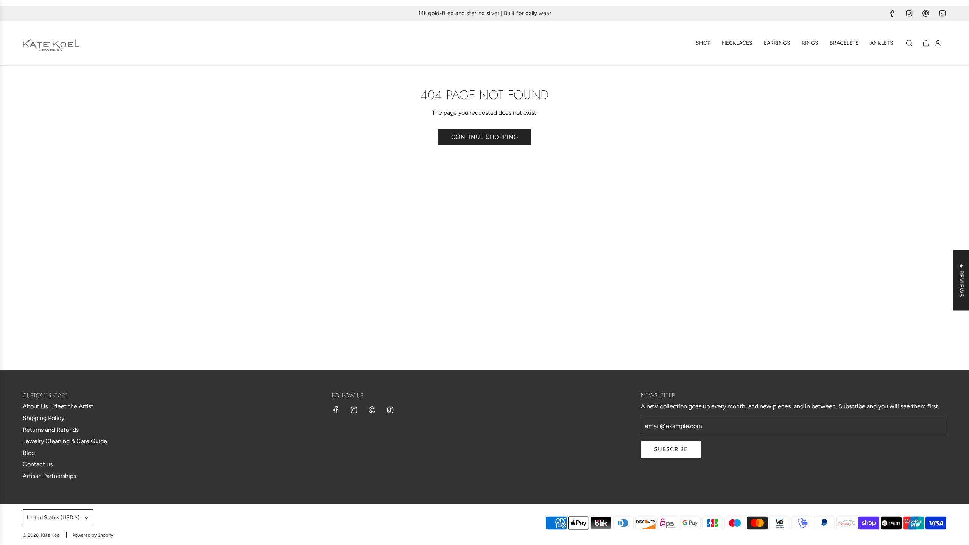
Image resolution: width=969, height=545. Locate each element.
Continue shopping (484, 137)
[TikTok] (942, 13)
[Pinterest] (926, 13)
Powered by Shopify (92, 535)
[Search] (909, 43)
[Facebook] (892, 13)
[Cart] (926, 43)
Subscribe (671, 449)
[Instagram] (909, 13)
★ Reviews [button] (961, 280)
